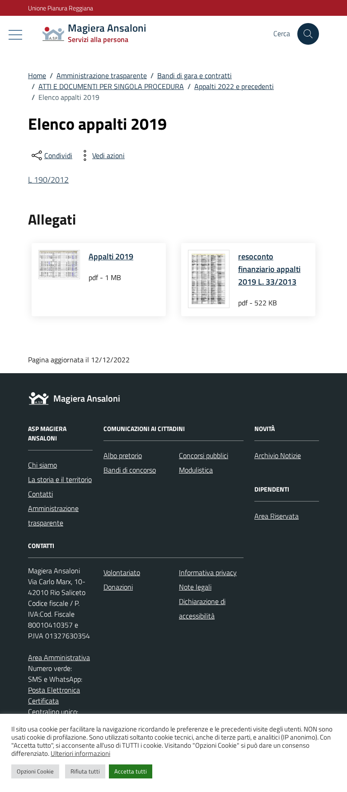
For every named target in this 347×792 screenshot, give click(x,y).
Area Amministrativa (59, 657)
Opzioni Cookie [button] (35, 771)
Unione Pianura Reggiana (60, 8)
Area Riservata (276, 516)
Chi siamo (42, 464)
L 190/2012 (48, 179)
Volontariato (121, 572)
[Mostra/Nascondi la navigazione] (15, 35)
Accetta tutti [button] (130, 771)
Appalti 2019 (111, 256)
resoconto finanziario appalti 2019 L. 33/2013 (269, 269)
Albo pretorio (122, 455)
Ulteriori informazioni (80, 754)
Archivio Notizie (277, 455)
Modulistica (196, 469)
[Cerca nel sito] (308, 34)
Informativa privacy (208, 572)
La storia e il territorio (60, 479)
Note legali (195, 586)
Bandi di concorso (129, 469)
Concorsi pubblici (203, 455)
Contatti (40, 493)
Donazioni (118, 586)
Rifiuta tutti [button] (85, 771)
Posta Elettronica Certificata (54, 695)
